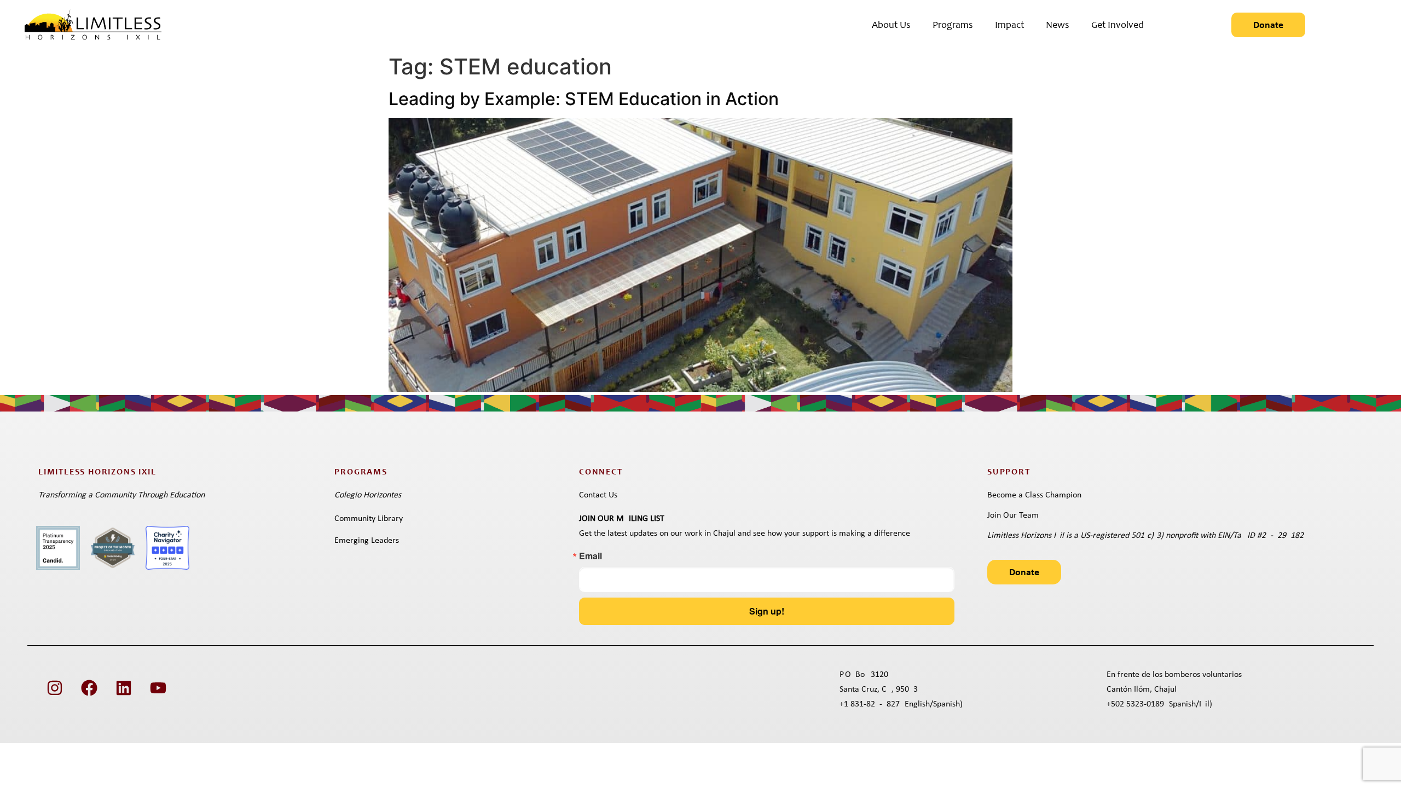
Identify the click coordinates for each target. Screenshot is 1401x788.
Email (590, 556)
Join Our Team (1013, 515)
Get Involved (1117, 26)
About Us (891, 26)
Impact (1009, 26)
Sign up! (766, 611)
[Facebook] (89, 687)
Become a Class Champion (1034, 495)
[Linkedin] (123, 687)
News (1057, 26)
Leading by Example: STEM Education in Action (584, 98)
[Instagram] (54, 687)
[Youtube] (158, 687)
